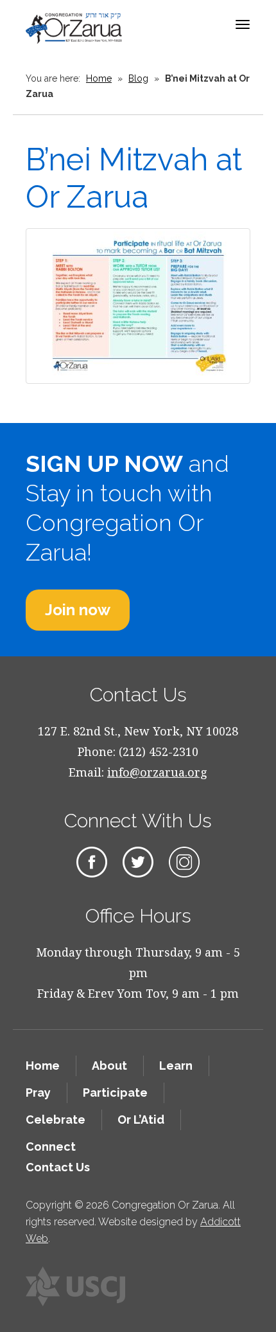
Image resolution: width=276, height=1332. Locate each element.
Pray (38, 1092)
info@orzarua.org (157, 772)
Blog (138, 78)
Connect (51, 1146)
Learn (176, 1065)
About (109, 1065)
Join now (77, 609)
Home (99, 78)
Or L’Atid (140, 1119)
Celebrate (55, 1119)
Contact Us (58, 1167)
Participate (115, 1092)
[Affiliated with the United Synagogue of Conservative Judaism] (75, 1286)
